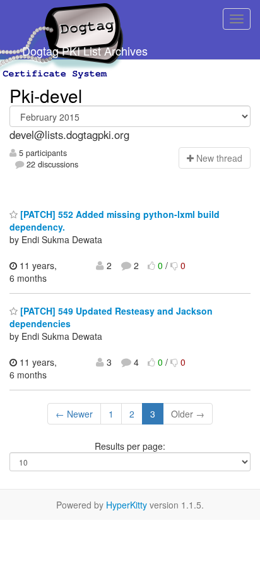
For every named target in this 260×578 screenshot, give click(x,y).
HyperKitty (126, 504)
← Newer (74, 413)
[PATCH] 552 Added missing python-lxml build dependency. (114, 220)
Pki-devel (45, 95)
